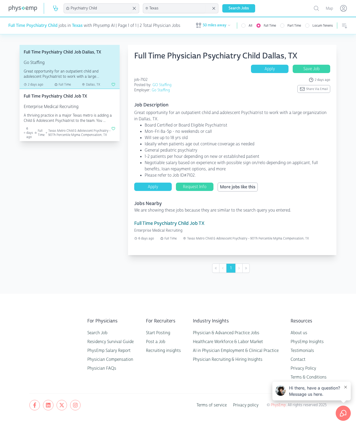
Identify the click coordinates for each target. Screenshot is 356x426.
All (250, 25)
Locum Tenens (322, 25)
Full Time (270, 25)
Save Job (311, 68)
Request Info (194, 186)
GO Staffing (161, 84)
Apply (270, 68)
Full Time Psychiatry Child (33, 25)
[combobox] (101, 8)
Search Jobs (239, 8)
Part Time (294, 25)
